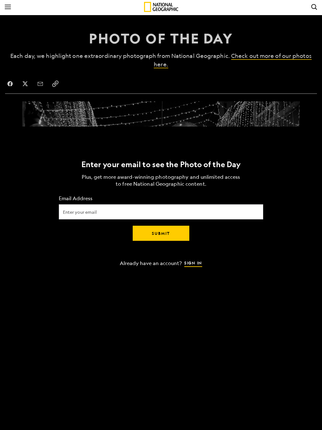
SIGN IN (193, 262)
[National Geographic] (161, 7)
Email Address (75, 198)
